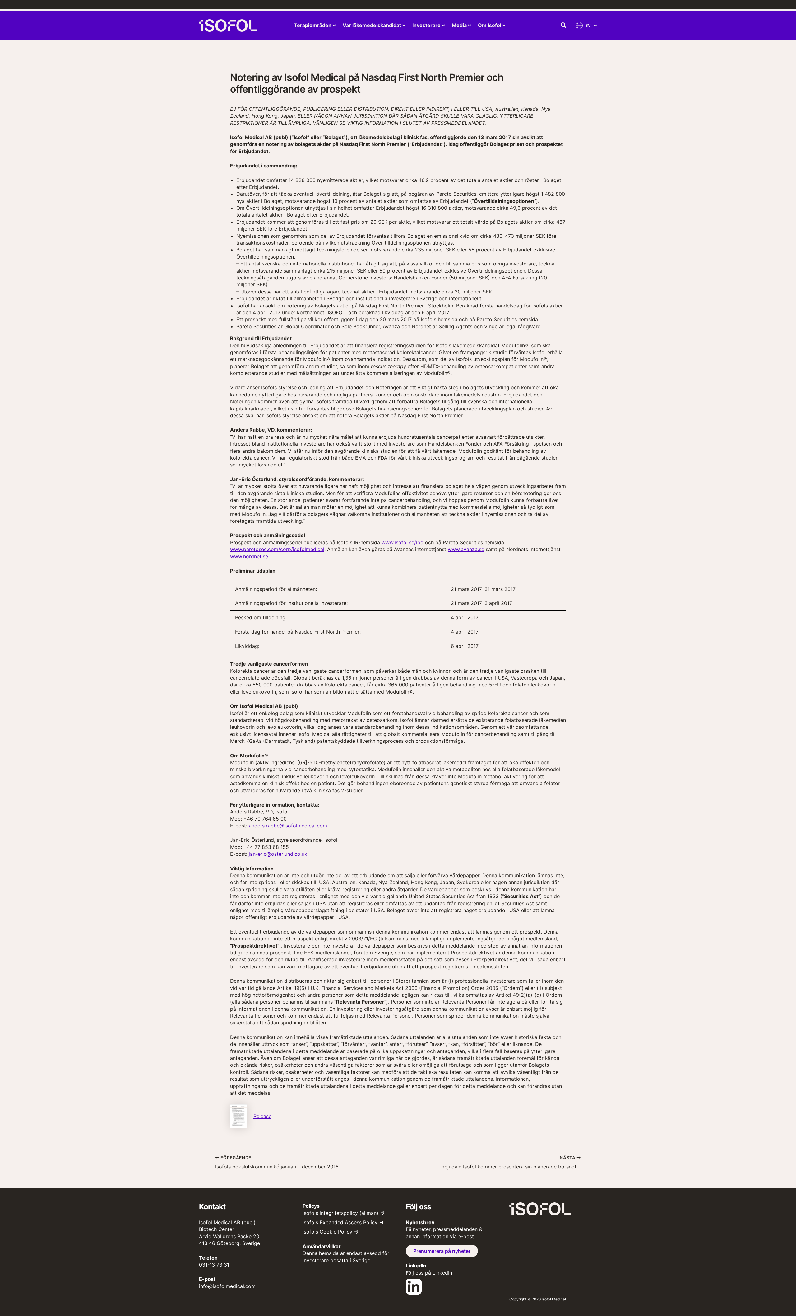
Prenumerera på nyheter (441, 1251)
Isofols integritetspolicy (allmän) (340, 1213)
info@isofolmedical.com (227, 1286)
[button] (564, 25)
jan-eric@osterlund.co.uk (278, 854)
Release (262, 1116)
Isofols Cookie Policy (327, 1231)
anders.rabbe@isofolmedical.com (288, 825)
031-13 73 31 (214, 1265)
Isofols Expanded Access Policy (340, 1222)
